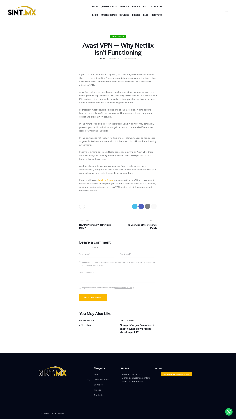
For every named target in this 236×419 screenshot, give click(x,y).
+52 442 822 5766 (136, 374)
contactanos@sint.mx (139, 378)
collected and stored (123, 288)
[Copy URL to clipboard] (154, 206)
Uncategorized (118, 37)
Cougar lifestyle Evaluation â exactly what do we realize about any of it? (137, 328)
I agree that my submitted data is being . (108, 287)
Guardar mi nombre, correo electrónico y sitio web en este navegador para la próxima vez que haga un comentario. (119, 263)
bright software (105, 180)
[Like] (82, 206)
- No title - (85, 325)
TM (88, 380)
